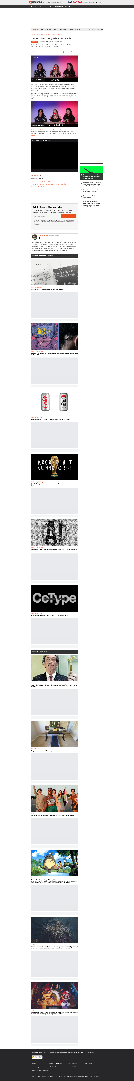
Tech (51, 6)
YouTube (42, 130)
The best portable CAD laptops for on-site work (92, 196)
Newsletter (75, 52)
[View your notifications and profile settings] (96, 2)
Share (35, 52)
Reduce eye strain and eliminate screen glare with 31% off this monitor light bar (92, 176)
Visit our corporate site (87, 1052)
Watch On (34, 80)
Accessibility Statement (73, 1067)
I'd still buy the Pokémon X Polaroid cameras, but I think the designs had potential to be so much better (92, 204)
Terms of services (53, 220)
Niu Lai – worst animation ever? (95, 29)
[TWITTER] (40, 238)
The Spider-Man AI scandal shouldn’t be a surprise (91, 190)
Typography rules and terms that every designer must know (49, 184)
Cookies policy (35, 1067)
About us (34, 1063)
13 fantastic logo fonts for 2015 (41, 182)
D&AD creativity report (76, 29)
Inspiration (35, 41)
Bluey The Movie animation (48, 29)
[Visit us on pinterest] (79, 2)
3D (46, 6)
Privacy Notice (39, 221)
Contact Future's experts (55, 1063)
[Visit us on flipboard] (81, 2)
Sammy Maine (44, 41)
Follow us (67, 52)
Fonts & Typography (57, 34)
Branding (48, 34)
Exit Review (53, 130)
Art (35, 6)
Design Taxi (37, 175)
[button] (102, 2)
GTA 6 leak (63, 29)
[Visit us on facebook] (69, 2)
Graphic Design (40, 34)
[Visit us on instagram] (74, 2)
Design (41, 6)
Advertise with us (53, 1067)
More (66, 6)
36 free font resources (38, 186)
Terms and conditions (72, 1063)
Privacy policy (88, 1063)
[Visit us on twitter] (71, 2)
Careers (87, 1067)
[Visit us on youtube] (76, 2)
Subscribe (85, 2)
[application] (54, 155)
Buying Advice (59, 6)
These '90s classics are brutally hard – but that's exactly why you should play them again (92, 184)
